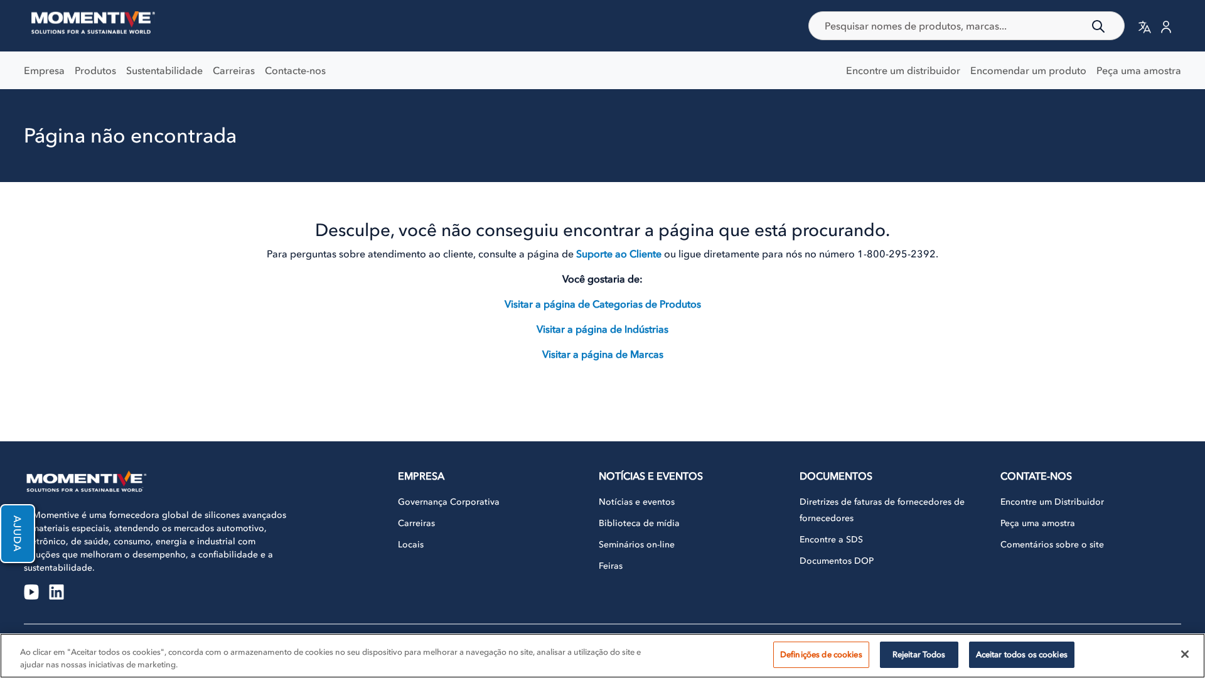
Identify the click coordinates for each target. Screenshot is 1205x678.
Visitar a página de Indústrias (602, 329)
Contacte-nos (295, 70)
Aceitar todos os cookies (1022, 654)
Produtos (95, 70)
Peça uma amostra (1138, 70)
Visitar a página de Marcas (602, 354)
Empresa (44, 70)
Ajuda (17, 533)
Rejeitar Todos (919, 654)
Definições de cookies (821, 654)
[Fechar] (1185, 654)
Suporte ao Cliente (618, 253)
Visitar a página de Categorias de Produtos (603, 304)
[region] (602, 655)
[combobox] (966, 25)
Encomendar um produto (1028, 70)
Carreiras (234, 70)
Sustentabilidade (164, 70)
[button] (1144, 26)
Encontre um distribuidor (903, 70)
